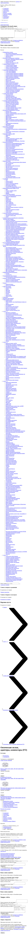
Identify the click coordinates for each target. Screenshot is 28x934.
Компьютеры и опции (8, 52)
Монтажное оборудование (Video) (13, 256)
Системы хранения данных (12, 109)
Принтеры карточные (10, 423)
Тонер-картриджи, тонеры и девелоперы (15, 157)
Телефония (5, 178)
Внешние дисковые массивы (12, 101)
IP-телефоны (8, 305)
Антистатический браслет (11, 526)
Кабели (7, 456)
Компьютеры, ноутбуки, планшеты (13, 344)
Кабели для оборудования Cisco (13, 310)
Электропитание (9, 581)
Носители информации (11, 106)
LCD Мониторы (9, 127)
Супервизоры (9, 481)
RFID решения (9, 503)
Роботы (7, 575)
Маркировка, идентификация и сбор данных (16, 332)
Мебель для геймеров (10, 564)
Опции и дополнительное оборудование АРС (16, 113)
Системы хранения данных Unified (13, 107)
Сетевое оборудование (8, 93)
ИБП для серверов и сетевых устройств (14, 119)
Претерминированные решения (13, 498)
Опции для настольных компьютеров (14, 54)
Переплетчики (9, 296)
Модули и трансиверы (11, 309)
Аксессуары (8, 206)
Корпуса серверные (10, 79)
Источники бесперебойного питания (11, 110)
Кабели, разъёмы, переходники (13, 559)
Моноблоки (8, 56)
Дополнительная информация (7, 912)
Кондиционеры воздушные (12, 477)
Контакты (5, 15)
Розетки (7, 470)
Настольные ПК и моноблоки (12, 568)
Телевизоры (8, 132)
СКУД (7, 216)
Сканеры (8, 137)
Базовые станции (9, 522)
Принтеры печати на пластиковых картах (15, 233)
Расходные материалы (8, 142)
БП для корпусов (9, 163)
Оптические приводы (10, 174)
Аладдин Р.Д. (9, 274)
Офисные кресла (9, 284)
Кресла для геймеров (10, 285)
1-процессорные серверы (11, 65)
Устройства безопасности (11, 488)
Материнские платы (10, 171)
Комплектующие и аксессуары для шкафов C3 (16, 513)
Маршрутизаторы (10, 304)
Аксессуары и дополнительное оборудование (16, 162)
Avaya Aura (8, 401)
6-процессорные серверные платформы (14, 75)
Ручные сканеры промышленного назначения (16, 507)
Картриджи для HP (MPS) (11, 152)
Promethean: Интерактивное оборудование (15, 266)
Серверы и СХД (9, 354)
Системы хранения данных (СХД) (13, 577)
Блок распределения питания (12, 528)
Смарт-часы (8, 212)
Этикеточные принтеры (11, 428)
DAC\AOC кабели (10, 397)
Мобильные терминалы (11, 388)
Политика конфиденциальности (8, 853)
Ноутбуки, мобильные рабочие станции (14, 59)
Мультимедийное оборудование (13, 333)
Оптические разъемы (10, 494)
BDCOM (8, 402)
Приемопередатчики (10, 544)
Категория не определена (11, 337)
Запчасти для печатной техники (13, 279)
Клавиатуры (8, 198)
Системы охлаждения (10, 176)
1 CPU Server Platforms (11, 71)
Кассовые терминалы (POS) (12, 234)
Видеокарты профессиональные (13, 165)
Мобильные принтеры (11, 427)
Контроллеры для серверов (12, 84)
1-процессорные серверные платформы (14, 73)
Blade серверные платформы (12, 77)
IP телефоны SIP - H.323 (11, 185)
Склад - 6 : (5, 555)
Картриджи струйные (10, 146)
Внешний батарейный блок (12, 518)
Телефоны (8, 419)
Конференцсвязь (9, 442)
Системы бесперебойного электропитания (15, 345)
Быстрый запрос (5, 24)
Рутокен (7, 273)
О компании (6, 8)
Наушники (8, 208)
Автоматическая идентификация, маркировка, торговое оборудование (13, 218)
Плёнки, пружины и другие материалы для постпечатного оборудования (15, 375)
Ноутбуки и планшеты (11, 312)
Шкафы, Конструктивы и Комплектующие (15, 453)
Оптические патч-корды (11, 462)
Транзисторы (9, 538)
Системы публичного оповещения (13, 490)
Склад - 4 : (5, 342)
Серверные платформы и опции (10, 69)
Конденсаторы (9, 541)
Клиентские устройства (11, 483)
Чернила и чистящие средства (12, 445)
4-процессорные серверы (11, 68)
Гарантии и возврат (7, 14)
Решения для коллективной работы (13, 265)
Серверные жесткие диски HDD (13, 85)
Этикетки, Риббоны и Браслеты (13, 241)
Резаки (7, 288)
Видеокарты (8, 164)
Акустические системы (11, 204)
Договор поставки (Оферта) (9, 821)
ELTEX (7, 399)
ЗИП (7, 396)
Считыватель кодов (10, 454)
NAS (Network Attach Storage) (12, 103)
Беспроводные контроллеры (12, 491)
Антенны (8, 493)
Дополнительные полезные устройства (14, 207)
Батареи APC (9, 111)
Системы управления (10, 262)
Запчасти (8, 554)
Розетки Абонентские (10, 471)
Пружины (8, 292)
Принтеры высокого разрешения (13, 429)
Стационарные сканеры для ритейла (14, 414)
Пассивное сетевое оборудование (13, 98)
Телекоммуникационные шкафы (13, 532)
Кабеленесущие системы (11, 97)
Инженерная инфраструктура (12, 359)
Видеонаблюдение (10, 330)
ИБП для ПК (8, 118)
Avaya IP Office (9, 440)
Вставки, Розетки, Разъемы (12, 473)
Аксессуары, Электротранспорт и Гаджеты (15, 339)
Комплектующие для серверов (12, 562)
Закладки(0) (5, 18)
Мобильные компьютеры (11, 382)
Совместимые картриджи (11, 158)
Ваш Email (3, 837)
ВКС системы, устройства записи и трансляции (16, 270)
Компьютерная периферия (11, 322)
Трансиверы (8, 524)
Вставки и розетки (10, 472)
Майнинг (8, 563)
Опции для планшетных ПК (12, 62)
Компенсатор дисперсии (11, 523)
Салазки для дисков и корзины (12, 91)
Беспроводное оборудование (12, 306)
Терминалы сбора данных (11, 222)
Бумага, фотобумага (10, 148)
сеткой (2, 760)
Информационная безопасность (10, 272)
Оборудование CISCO (8, 299)
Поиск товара (4, 583)
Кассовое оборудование (8, 298)
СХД (7, 352)
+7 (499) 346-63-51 (7, 828)
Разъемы (8, 537)
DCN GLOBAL (9, 400)
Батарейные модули (10, 533)
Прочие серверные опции (11, 92)
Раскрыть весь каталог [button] (5, 808)
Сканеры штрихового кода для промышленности (16, 225)
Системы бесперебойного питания (13, 317)
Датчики (8, 466)
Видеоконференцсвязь (11, 497)
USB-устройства (9, 202)
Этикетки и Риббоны (10, 220)
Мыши (7, 197)
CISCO (7, 395)
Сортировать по (4, 759)
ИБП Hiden (8, 124)
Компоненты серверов (11, 394)
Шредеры (8, 290)
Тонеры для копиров (10, 156)
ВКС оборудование (10, 271)
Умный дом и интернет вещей (12, 372)
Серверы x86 (8, 393)
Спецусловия (6, 10)
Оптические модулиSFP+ (11, 510)
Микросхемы (9, 535)
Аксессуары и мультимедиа (12, 367)
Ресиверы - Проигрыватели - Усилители (15, 261)
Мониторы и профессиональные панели (15, 318)
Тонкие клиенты (9, 55)
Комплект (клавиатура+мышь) (12, 209)
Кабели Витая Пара (10, 458)
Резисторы (8, 545)
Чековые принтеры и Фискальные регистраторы (16, 221)
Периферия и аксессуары (11, 571)
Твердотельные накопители (12, 168)
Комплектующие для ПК (11, 325)
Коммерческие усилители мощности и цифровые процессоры (14, 253)
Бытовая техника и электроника (13, 377)
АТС (7, 180)
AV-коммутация (9, 267)
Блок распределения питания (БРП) (14, 511)
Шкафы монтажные (10, 451)
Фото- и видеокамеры (10, 335)
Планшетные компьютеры (11, 407)
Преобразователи (9, 546)
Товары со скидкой (10, 505)
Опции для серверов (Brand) (12, 67)
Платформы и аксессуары (11, 572)
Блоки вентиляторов (10, 492)
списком (5, 760)
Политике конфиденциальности (10, 42)
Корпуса (7, 170)
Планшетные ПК (9, 61)
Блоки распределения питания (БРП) (14, 485)
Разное (7, 506)
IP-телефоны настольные (11, 420)
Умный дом (8, 336)
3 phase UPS (8, 403)
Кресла (4, 283)
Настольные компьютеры (11, 53)
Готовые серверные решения (12, 558)
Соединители (9, 536)
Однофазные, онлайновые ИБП (13, 436)
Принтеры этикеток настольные (13, 226)
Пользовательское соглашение (7, 854)
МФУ (7, 136)
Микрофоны (8, 254)
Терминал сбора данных (11, 389)
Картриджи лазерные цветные (12, 145)
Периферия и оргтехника (11, 346)
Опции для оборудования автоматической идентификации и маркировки (15, 230)
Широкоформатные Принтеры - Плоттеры (15, 140)
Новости (5, 12)
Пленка (7, 293)
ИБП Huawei (8, 116)
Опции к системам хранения (12, 104)
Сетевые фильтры (10, 114)
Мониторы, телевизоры (8, 126)
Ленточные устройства (11, 105)
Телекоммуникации (10, 96)
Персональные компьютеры (12, 313)
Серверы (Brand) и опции (8, 64)
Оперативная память (10, 172)
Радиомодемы (9, 475)
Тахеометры (8, 480)
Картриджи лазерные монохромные (14, 144)
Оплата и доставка (7, 13)
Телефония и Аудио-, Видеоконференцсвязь (15, 327)
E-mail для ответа (5, 905)
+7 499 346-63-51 (4, 20)
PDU (7, 189)
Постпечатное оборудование (12, 380)
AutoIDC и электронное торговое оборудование (16, 368)
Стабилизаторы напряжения (12, 123)
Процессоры (8, 80)
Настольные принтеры (11, 549)
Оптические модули (10, 509)
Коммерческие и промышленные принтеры (15, 430)
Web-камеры (8, 201)
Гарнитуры (8, 200)
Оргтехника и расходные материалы (14, 314)
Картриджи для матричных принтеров (14, 151)
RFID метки (8, 404)
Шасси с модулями (10, 529)
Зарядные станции (10, 125)
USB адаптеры (9, 210)
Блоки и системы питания (11, 307)
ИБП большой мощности (11, 117)
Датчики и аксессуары (11, 215)
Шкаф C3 (8, 514)
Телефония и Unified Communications (14, 362)
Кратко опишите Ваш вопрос (7, 37)
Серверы (8, 351)
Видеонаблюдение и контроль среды (14, 214)
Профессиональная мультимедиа (13, 370)
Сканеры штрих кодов (11, 412)
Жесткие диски (9, 167)
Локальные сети (9, 94)
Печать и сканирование (11, 369)
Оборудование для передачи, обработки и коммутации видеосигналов (15, 260)
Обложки (8, 291)
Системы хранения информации (10, 100)
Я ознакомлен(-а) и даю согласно (12, 41)
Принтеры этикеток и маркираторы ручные (15, 228)
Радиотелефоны (9, 182)
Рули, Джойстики (10, 203)
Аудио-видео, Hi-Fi (10, 329)
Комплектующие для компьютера (13, 323)
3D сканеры (8, 413)
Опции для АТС (9, 181)
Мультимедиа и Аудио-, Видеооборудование (15, 326)
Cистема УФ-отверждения (11, 447)
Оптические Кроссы (10, 468)
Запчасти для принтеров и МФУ (13, 363)
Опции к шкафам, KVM (11, 190)
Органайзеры (9, 434)
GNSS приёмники (10, 500)
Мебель (7, 378)
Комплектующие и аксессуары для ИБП (15, 406)
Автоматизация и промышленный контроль (15, 277)
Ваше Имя (3, 27)
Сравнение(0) (6, 16)
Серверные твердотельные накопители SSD (15, 86)
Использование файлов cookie (7, 855)
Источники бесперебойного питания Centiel (15, 520)
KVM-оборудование (10, 194)
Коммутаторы (9, 300)
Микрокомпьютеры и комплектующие (14, 565)
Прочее (7, 341)
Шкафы (7, 193)
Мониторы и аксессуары (11, 567)
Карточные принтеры (10, 425)
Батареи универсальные (11, 112)
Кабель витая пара (10, 459)
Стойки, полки (9, 191)
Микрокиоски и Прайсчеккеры (13, 232)
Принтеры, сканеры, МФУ (9, 133)
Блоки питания (9, 484)
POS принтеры (9, 426)
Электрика (5, 297)
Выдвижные (6, 755)
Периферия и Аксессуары (11, 384)
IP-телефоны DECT (10, 421)
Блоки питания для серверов (12, 83)
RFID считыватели (10, 455)
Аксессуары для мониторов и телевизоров (15, 131)
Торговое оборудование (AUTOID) (13, 580)
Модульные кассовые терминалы (13, 487)
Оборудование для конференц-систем (14, 258)
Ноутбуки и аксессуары (11, 569)
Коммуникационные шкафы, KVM (11, 188)
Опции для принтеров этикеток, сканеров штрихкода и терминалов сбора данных (15, 236)
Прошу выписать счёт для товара (8, 902)
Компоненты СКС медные (12, 499)
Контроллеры (9, 496)
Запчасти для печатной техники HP (14, 281)
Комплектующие (7, 161)
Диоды (7, 543)
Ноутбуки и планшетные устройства (11, 58)
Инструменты (9, 501)
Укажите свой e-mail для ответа (8, 28)
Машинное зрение (10, 438)
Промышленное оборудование (10, 275)
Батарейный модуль (10, 417)
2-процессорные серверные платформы (14, 74)
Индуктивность (9, 542)
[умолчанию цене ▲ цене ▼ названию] (11, 759)
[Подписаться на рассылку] (18, 837)
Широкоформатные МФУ (11, 139)
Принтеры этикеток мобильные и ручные (15, 238)
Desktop (7, 465)
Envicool (7, 441)
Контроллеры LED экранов (12, 268)
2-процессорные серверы (11, 66)
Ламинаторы (8, 287)
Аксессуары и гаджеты (11, 338)
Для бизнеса (6, 9)
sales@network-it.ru (4, 22)
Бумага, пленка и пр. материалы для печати (15, 349)
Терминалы (8, 548)
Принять (2, 932)
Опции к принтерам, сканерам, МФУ (14, 138)
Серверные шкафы (10, 449)
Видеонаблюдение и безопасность (13, 331)
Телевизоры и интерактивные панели (14, 578)
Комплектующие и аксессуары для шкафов (15, 519)
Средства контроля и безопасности (11, 213)
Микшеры (8, 255)
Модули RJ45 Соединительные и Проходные (16, 504)
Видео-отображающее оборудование (11, 242)
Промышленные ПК (10, 574)
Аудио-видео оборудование (12, 556)
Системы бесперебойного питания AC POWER (16, 551)
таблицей (10, 760)
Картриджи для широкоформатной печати (15, 143)
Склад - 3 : (5, 311)
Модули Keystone (9, 474)
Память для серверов (10, 81)
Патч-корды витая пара (11, 460)
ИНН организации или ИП (7, 906)
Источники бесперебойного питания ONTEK (16, 531)
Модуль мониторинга (10, 552)
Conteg (7, 467)
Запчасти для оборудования (9, 278)
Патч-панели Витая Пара (11, 461)
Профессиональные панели (12, 243)
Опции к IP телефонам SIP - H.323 (13, 187)
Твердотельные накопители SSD (13, 177)
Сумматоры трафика (10, 443)
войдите (18, 1)
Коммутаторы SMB (10, 550)
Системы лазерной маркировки (13, 486)
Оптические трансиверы (11, 390)
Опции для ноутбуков (10, 60)
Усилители (8, 539)
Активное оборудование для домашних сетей (16, 356)
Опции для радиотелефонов (12, 183)
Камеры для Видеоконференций (13, 251)
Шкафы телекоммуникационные (13, 452)
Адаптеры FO (6, 756)
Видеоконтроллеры (10, 264)
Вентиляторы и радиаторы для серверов (15, 88)
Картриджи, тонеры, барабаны (12, 348)
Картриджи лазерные (10, 150)
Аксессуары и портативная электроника (12, 195)
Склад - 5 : (5, 381)
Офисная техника (7, 286)
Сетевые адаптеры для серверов (13, 90)
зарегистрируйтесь (5, 2)
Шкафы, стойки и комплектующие (13, 448)
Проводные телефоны (10, 184)
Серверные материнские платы (13, 78)
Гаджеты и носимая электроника (13, 557)
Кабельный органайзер (11, 525)
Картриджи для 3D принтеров (12, 159)
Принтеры (8, 135)
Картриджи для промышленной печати (14, 149)
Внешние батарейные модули (12, 517)
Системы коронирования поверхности (14, 446)
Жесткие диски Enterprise (11, 87)
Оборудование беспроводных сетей (14, 99)
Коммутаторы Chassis (10, 409)
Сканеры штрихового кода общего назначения (16, 223)
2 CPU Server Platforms (11, 72)
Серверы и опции (10, 316)
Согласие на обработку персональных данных (11, 857)
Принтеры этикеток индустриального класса (16, 227)
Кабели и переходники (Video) (12, 249)
